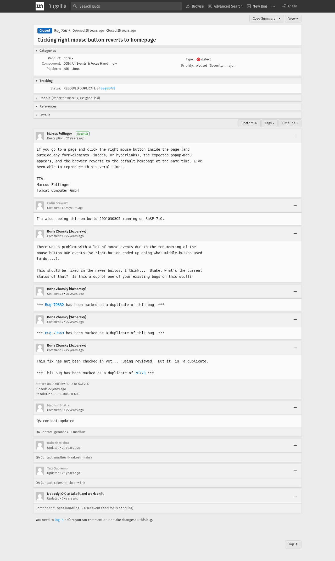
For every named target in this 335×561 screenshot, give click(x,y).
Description (55, 138)
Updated (53, 448)
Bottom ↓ (249, 123)
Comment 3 (55, 294)
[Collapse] (295, 136)
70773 (140, 373)
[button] (289, 6)
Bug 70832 (54, 305)
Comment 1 (55, 208)
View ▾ (293, 18)
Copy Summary (264, 18)
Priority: (187, 65)
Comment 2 (55, 236)
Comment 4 (55, 322)
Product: (54, 58)
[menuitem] (195, 6)
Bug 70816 (62, 31)
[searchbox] (126, 6)
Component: (51, 63)
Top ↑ (293, 544)
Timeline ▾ (290, 123)
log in (59, 520)
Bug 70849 (54, 333)
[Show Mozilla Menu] (40, 6)
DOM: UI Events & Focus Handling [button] (90, 63)
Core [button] (68, 58)
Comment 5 (55, 350)
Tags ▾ (269, 123)
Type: (190, 59)
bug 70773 (107, 88)
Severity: (216, 65)
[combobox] (126, 6)
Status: (56, 88)
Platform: (54, 69)
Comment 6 (55, 410)
